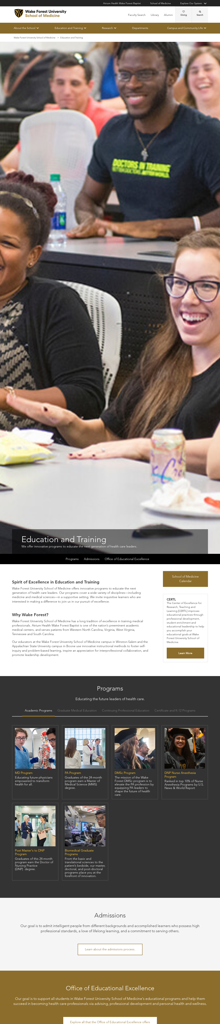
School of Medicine (160, 3)
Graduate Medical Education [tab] (77, 711)
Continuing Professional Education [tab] (125, 711)
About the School (24, 28)
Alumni (168, 15)
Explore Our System (191, 3)
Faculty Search (137, 15)
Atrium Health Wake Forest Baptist (122, 3)
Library (155, 15)
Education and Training (69, 28)
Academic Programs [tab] (38, 711)
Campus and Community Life (185, 28)
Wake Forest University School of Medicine (34, 37)
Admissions (92, 559)
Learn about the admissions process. (110, 949)
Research (107, 28)
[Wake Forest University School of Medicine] (40, 13)
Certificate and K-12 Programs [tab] (175, 711)
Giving (183, 15)
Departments (140, 28)
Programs (72, 559)
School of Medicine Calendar (185, 579)
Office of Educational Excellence (127, 559)
